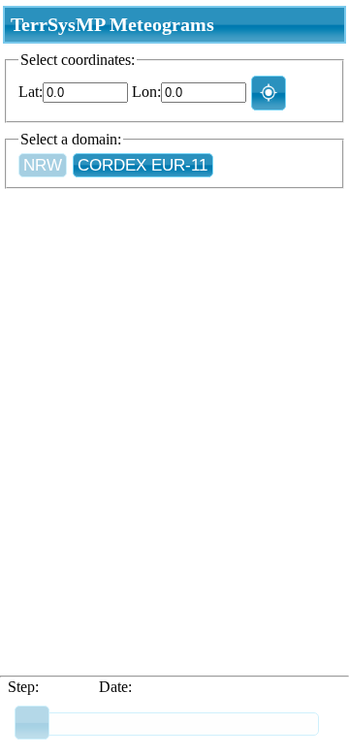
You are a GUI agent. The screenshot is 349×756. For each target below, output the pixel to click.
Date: (115, 686)
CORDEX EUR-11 (142, 164)
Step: (23, 686)
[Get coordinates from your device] (268, 93)
